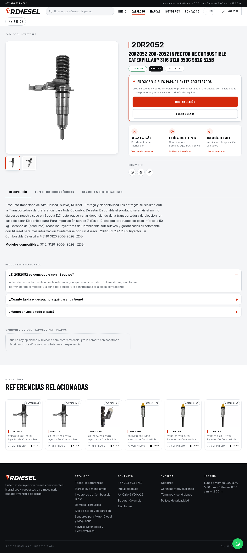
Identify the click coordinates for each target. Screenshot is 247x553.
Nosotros (172, 11)
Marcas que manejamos (91, 488)
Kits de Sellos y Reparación (93, 510)
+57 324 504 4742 (16, 3)
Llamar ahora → (216, 151)
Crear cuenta (185, 113)
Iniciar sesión (185, 102)
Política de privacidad (175, 500)
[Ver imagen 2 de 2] (29, 163)
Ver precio (19, 445)
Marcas (155, 11)
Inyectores (28, 34)
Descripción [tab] (18, 192)
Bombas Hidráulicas (88, 504)
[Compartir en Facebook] (141, 172)
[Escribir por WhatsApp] (237, 543)
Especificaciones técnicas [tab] (54, 192)
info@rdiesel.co (128, 488)
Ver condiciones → (142, 151)
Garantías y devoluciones (177, 488)
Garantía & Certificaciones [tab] (102, 192)
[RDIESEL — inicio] (22, 11)
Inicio (122, 11)
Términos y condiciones (176, 494)
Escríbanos (125, 506)
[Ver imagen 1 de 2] (12, 163)
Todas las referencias (89, 482)
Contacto (192, 11)
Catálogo (138, 11)
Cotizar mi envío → (180, 151)
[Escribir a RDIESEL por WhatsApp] (132, 172)
